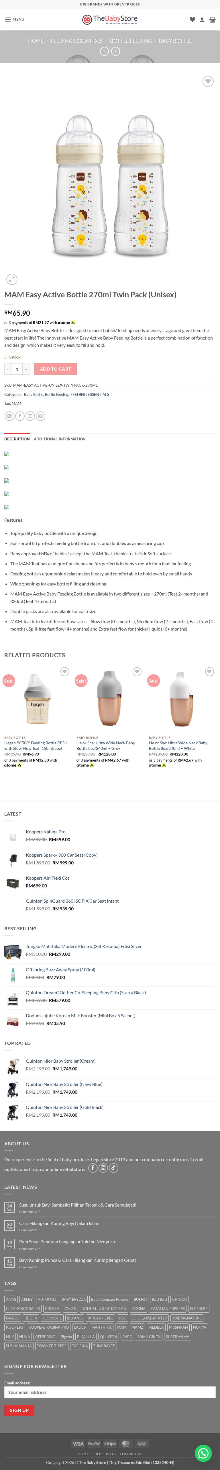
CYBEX (70, 1308)
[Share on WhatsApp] (9, 416)
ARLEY (27, 1299)
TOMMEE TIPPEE (52, 1346)
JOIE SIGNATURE (187, 1318)
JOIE (123, 1318)
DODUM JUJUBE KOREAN (103, 1308)
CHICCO (179, 1299)
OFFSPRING (45, 1336)
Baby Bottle (175, 41)
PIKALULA (86, 1336)
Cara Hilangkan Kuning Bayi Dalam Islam (59, 1223)
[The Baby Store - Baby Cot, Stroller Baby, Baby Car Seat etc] (110, 19)
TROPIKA (80, 1346)
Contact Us (131, 1454)
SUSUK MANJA (19, 1346)
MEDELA (156, 1327)
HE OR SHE (52, 1318)
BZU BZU (159, 1299)
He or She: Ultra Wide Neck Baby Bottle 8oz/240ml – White (178, 745)
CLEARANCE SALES (23, 1308)
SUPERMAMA (177, 1336)
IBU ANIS (74, 1318)
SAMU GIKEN (149, 1336)
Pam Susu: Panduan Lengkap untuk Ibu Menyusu (67, 1241)
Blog (111, 1454)
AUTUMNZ (47, 1299)
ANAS (11, 1299)
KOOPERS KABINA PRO (48, 1327)
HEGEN (31, 1318)
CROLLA (52, 1308)
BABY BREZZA (74, 1299)
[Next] (215, 722)
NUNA (24, 1336)
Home (36, 41)
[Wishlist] (192, 19)
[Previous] (4, 722)
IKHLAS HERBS (100, 1318)
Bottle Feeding (131, 41)
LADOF (80, 1327)
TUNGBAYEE (104, 1346)
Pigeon (66, 1336)
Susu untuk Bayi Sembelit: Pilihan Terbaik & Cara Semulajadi (77, 1204)
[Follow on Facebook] (93, 1168)
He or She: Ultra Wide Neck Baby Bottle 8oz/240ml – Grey (105, 745)
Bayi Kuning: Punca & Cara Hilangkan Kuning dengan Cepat (77, 1260)
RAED (127, 1336)
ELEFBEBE (199, 1308)
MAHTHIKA (101, 1327)
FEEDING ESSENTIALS (77, 41)
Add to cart (55, 368)
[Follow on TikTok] (113, 1168)
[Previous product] (115, 51)
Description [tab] (17, 439)
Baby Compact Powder (110, 1299)
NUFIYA (199, 1327)
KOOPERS (14, 1327)
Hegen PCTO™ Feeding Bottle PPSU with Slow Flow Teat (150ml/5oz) (35, 745)
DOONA (138, 1308)
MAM (16, 403)
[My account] (202, 19)
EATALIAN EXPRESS (168, 1308)
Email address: (17, 1382)
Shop (97, 1454)
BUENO (140, 1299)
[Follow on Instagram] (103, 1168)
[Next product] (104, 51)
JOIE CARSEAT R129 (149, 1318)
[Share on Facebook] (20, 416)
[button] (14, 19)
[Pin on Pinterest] (40, 416)
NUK (10, 1336)
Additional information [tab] (60, 439)
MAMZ (137, 1327)
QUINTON (108, 1336)
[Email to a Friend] (30, 416)
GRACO (12, 1318)
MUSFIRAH (178, 1327)
